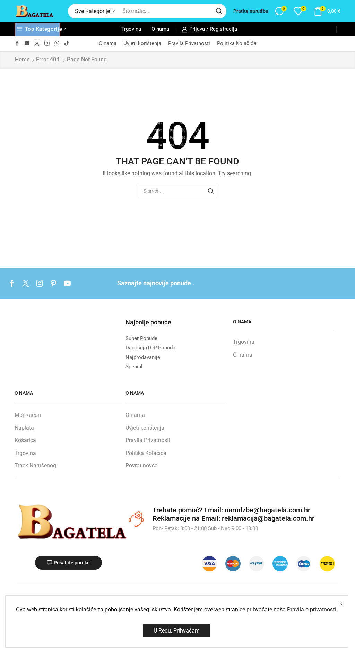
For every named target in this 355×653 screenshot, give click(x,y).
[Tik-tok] (66, 43)
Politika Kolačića (236, 43)
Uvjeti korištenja (142, 43)
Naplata (24, 427)
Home (22, 59)
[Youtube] (27, 43)
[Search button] (219, 11)
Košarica (25, 440)
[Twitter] (37, 43)
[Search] (210, 191)
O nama (160, 29)
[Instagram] (47, 43)
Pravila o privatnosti (311, 609)
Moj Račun (28, 415)
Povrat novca (141, 465)
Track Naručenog (35, 465)
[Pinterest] (53, 283)
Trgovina (131, 29)
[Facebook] (17, 43)
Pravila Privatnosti (189, 43)
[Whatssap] (57, 43)
